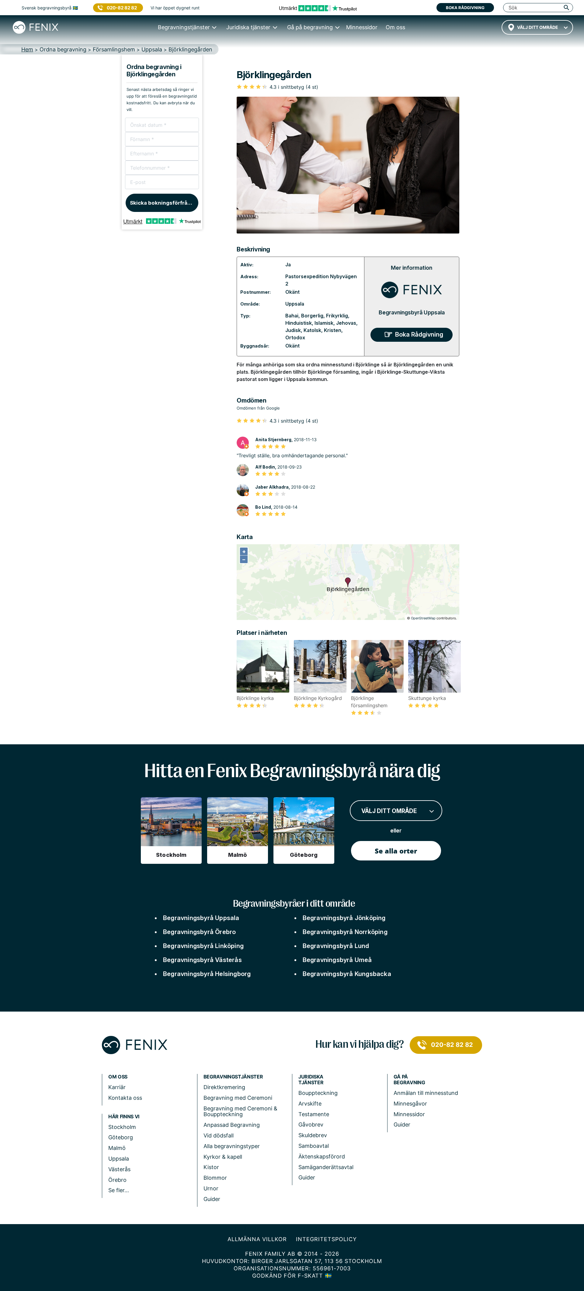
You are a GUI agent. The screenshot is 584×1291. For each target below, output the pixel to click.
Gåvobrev (310, 1124)
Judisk (293, 330)
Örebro (117, 1180)
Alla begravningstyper (231, 1146)
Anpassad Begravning (231, 1125)
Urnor (210, 1188)
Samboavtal (313, 1146)
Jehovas (346, 323)
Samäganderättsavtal (325, 1167)
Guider (211, 1199)
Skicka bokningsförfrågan (163, 203)
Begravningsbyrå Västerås (202, 960)
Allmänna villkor (257, 1239)
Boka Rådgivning (419, 334)
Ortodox (295, 337)
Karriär (117, 1087)
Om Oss (117, 1077)
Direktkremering (224, 1087)
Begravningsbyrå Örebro (199, 932)
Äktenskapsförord (321, 1156)
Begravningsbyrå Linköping (203, 946)
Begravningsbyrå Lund (336, 946)
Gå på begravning (409, 1079)
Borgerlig (312, 316)
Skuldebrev (312, 1135)
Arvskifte (310, 1103)
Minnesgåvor (410, 1103)
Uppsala (294, 304)
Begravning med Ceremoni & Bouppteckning (240, 1111)
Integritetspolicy (326, 1239)
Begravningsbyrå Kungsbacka (347, 974)
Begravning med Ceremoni (237, 1098)
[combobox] (537, 27)
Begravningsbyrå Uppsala (412, 312)
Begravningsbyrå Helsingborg (207, 974)
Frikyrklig (337, 316)
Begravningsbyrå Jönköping (344, 918)
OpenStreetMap (423, 618)
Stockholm (122, 1127)
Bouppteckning (318, 1093)
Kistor (211, 1167)
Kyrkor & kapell (222, 1157)
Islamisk (324, 323)
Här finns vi (123, 1117)
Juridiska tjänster (310, 1079)
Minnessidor (409, 1114)
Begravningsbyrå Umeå (337, 960)
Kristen (332, 330)
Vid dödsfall (218, 1135)
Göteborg (120, 1137)
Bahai (291, 316)
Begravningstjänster (233, 1077)
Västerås (119, 1169)
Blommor (215, 1178)
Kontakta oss (125, 1098)
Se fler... (118, 1190)
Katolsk (312, 330)
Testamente (313, 1114)
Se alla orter (396, 851)
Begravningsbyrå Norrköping (345, 932)
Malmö (117, 1148)
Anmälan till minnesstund (426, 1093)
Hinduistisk (298, 323)
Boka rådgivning (465, 7)
